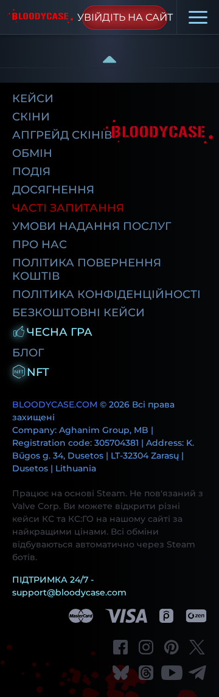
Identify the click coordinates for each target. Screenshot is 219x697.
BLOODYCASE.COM (54, 404)
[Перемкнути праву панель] (109, 59)
